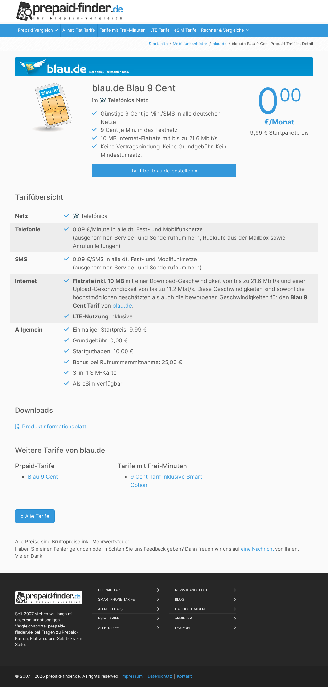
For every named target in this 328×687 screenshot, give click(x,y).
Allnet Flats (110, 609)
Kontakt (184, 676)
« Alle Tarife (34, 516)
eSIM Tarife (108, 618)
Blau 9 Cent (43, 476)
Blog (179, 599)
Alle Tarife (108, 628)
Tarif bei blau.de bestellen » (164, 170)
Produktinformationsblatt (53, 426)
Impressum (132, 676)
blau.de (122, 305)
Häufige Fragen (190, 609)
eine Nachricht (257, 549)
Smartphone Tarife (116, 599)
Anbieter (183, 618)
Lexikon (182, 628)
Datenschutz (160, 676)
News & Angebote (191, 590)
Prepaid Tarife (111, 590)
